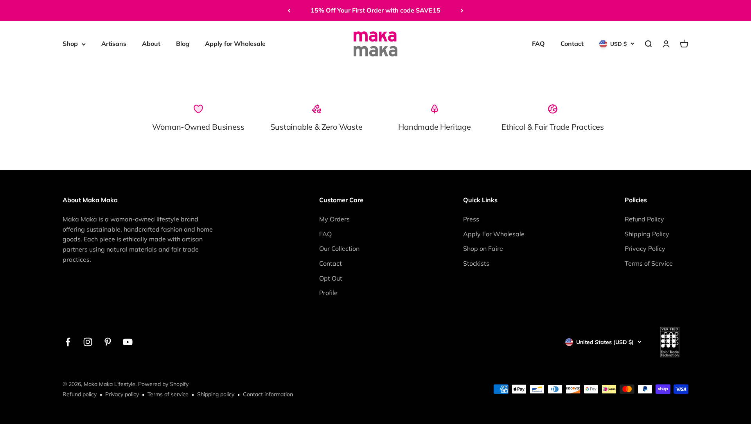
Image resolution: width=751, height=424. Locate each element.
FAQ (538, 43)
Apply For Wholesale (494, 234)
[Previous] (288, 10)
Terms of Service (649, 263)
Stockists (476, 263)
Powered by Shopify (163, 384)
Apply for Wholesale (235, 43)
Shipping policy (215, 394)
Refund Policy (644, 219)
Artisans (113, 43)
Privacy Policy (645, 248)
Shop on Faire (483, 248)
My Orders (334, 219)
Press (471, 219)
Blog (182, 43)
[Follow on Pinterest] (107, 342)
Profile (328, 293)
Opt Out (330, 278)
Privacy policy (122, 394)
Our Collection (339, 248)
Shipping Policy (647, 234)
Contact (572, 43)
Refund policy (80, 394)
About (151, 43)
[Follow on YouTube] (127, 342)
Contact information (268, 394)
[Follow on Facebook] (68, 342)
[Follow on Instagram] (88, 342)
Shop (70, 43)
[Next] (462, 10)
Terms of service (168, 394)
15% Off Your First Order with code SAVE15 (375, 10)
